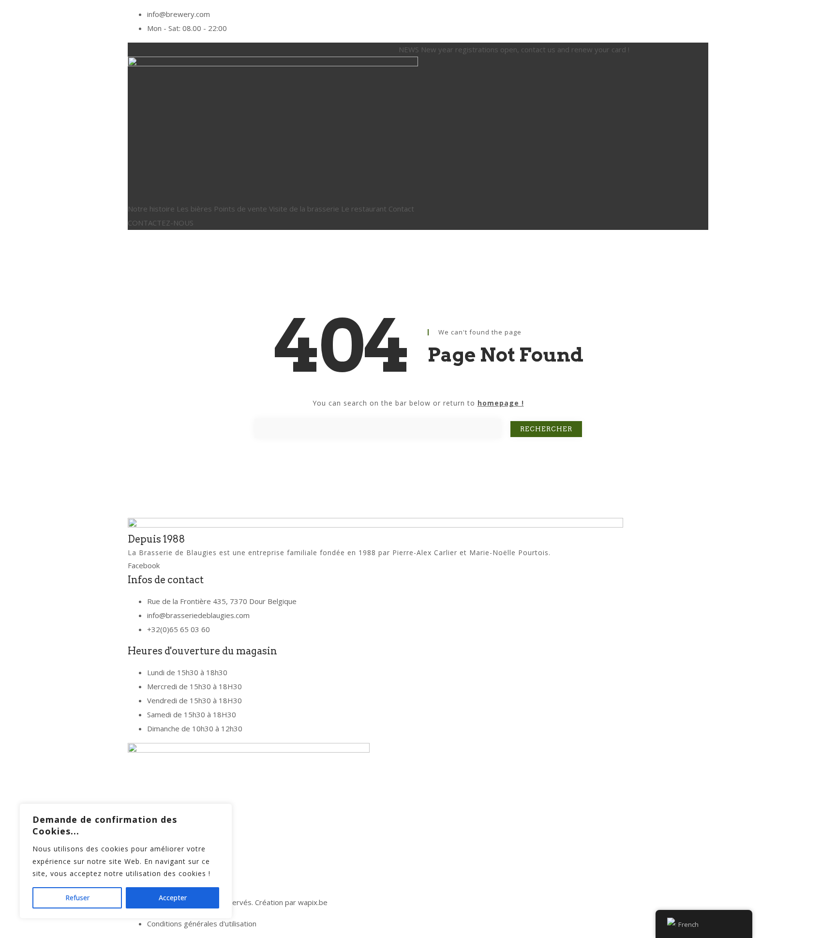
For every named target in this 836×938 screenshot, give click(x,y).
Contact (401, 208)
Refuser (77, 897)
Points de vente (240, 208)
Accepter (173, 897)
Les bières (194, 208)
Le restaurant (364, 208)
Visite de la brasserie (304, 208)
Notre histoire (151, 208)
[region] (125, 861)
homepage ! (501, 403)
